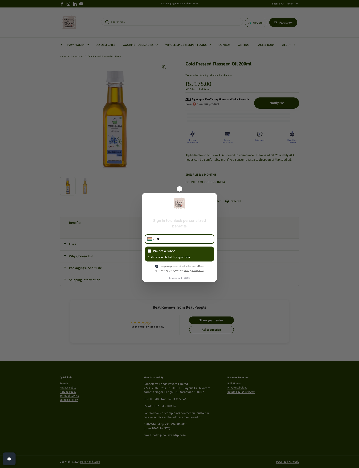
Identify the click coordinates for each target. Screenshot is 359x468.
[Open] (9, 458)
